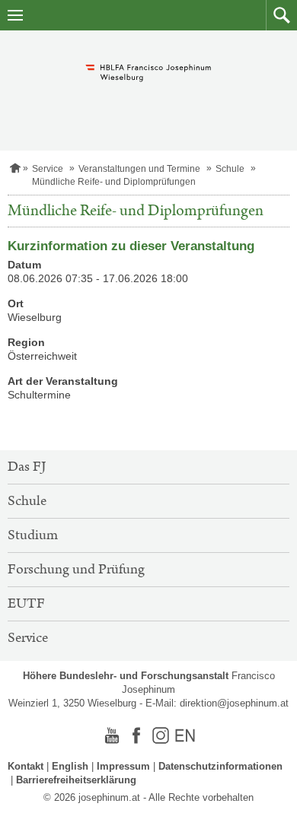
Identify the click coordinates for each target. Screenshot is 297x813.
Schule (230, 169)
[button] (281, 15)
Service (47, 169)
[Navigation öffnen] (15, 15)
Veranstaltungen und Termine (139, 169)
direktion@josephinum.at (234, 703)
